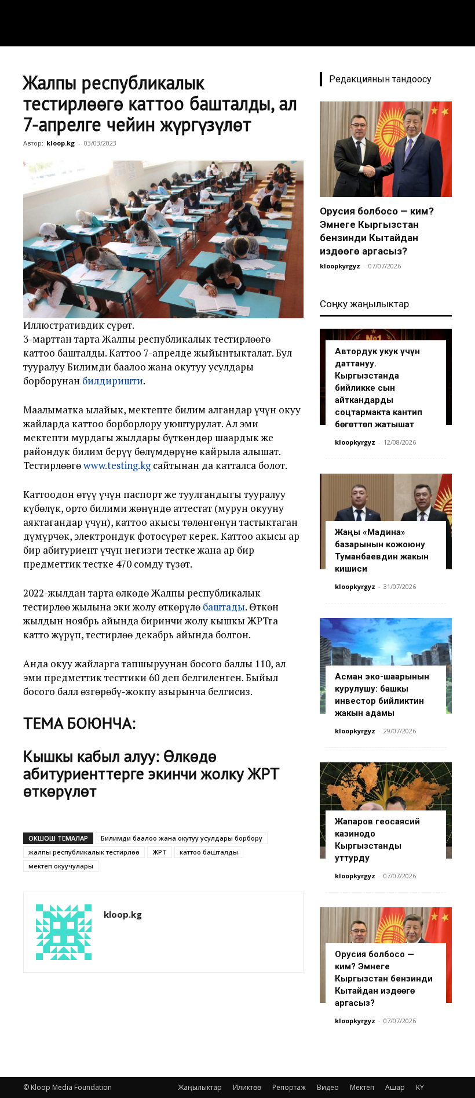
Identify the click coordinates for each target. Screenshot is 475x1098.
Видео (328, 1087)
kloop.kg (60, 143)
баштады (224, 606)
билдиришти (112, 380)
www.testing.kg (117, 465)
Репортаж (289, 1087)
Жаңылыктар (200, 1087)
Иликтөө (247, 1087)
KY (420, 1087)
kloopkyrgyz (340, 265)
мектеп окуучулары (60, 865)
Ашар (395, 1087)
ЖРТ (159, 852)
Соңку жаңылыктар (364, 304)
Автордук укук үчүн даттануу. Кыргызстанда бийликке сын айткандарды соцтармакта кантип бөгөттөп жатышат (378, 388)
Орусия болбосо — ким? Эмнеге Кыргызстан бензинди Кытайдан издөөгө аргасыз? (384, 978)
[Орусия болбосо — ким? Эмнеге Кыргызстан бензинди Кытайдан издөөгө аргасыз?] (386, 149)
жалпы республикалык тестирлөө (84, 852)
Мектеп (362, 1087)
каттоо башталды (209, 852)
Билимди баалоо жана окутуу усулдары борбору (181, 838)
